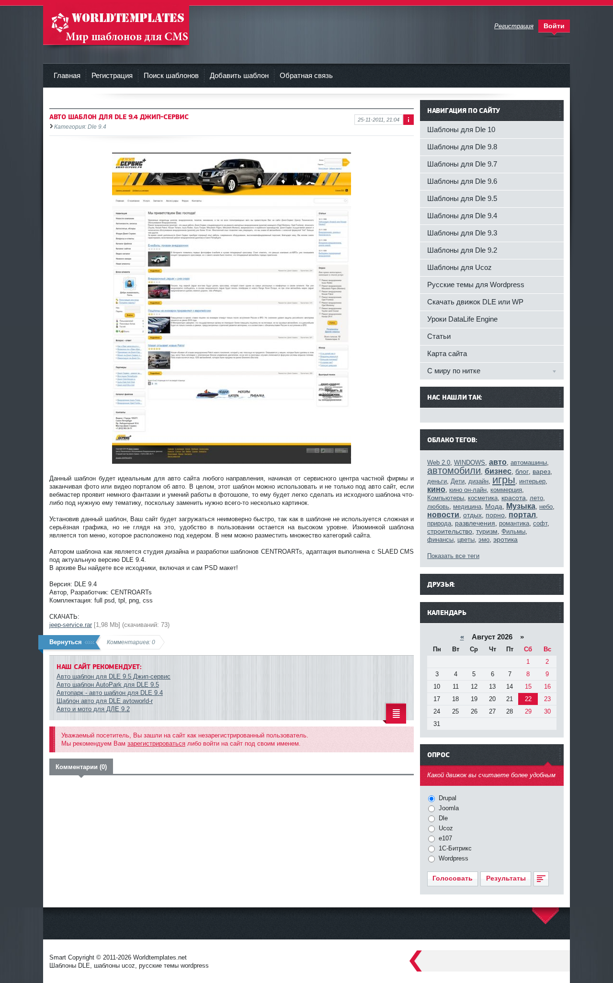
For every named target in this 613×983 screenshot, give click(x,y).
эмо (483, 539)
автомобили (454, 470)
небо (546, 506)
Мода (493, 506)
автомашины (529, 462)
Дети (458, 481)
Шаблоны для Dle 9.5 (462, 198)
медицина (467, 506)
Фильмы (513, 531)
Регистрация (112, 75)
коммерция (506, 489)
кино (436, 489)
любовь (438, 506)
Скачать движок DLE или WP (475, 302)
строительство (449, 531)
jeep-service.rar (70, 624)
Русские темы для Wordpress (475, 284)
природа (439, 523)
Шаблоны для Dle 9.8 (462, 147)
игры (503, 480)
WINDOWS (469, 462)
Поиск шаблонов (171, 75)
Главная (67, 75)
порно (495, 515)
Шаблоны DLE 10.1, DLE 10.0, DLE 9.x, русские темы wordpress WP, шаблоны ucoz (116, 23)
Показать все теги (453, 555)
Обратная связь (306, 75)
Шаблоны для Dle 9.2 (462, 250)
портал (522, 515)
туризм (487, 531)
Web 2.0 (438, 462)
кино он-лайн (468, 489)
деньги (437, 481)
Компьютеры (445, 498)
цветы (466, 539)
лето (536, 498)
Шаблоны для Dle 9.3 (462, 233)
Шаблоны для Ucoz (459, 267)
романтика (514, 523)
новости (443, 515)
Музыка (520, 506)
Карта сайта (447, 353)
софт (540, 523)
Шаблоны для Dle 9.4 (462, 216)
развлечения (475, 523)
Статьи (439, 336)
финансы (440, 539)
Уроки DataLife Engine (462, 319)
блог (522, 471)
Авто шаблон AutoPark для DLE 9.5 (108, 684)
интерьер (532, 481)
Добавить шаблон (239, 75)
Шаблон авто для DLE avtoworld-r (105, 700)
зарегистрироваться (156, 743)
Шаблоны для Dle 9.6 (462, 181)
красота (513, 498)
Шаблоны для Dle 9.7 (462, 164)
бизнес (498, 471)
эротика (505, 539)
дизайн (478, 481)
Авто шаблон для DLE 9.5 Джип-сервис (113, 676)
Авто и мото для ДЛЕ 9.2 (93, 709)
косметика (483, 498)
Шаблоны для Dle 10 (461, 129)
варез (541, 471)
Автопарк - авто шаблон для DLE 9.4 (110, 692)
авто (498, 462)
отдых (472, 515)
